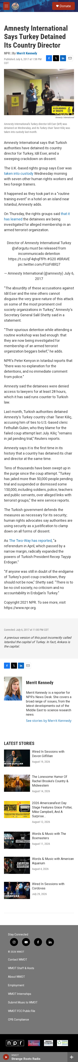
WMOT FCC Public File (21, 1011)
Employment (16, 985)
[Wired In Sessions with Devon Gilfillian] (17, 758)
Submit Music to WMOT (23, 1002)
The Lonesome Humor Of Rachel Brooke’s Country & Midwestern (50, 781)
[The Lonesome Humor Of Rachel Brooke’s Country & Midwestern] (17, 783)
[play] (6, 1057)
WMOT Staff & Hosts (21, 968)
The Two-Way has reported (30, 540)
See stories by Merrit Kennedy (48, 720)
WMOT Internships (19, 993)
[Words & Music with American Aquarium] (17, 865)
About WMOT (16, 976)
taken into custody (18, 173)
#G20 (51, 259)
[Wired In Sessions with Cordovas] (17, 890)
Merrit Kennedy (27, 53)
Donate (65, 6)
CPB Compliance (18, 1019)
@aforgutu (20, 248)
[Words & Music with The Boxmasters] (17, 840)
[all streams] (72, 1057)
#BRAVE (63, 259)
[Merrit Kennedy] (13, 688)
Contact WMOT (17, 959)
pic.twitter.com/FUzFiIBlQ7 (39, 264)
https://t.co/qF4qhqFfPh (27, 259)
